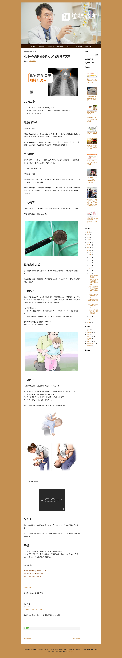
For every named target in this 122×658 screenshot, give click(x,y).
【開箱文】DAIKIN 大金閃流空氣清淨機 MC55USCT (92, 98)
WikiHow (27, 607)
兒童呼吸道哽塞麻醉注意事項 (34, 573)
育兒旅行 (70, 46)
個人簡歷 (88, 46)
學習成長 (89, 336)
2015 (88, 322)
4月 (90, 270)
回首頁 (33, 46)
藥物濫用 (89, 345)
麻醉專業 (60, 46)
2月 (90, 316)
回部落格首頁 (28, 587)
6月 (90, 265)
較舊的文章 (76, 638)
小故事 (89, 339)
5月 (90, 268)
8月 (90, 260)
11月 (90, 252)
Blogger (71, 651)
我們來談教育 (91, 343)
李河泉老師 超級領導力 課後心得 (93, 305)
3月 (90, 273)
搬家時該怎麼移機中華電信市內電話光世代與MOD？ (92, 147)
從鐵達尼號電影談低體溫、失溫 (35, 571)
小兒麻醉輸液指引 (92, 133)
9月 (90, 257)
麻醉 (88, 334)
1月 (90, 319)
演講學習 (51, 46)
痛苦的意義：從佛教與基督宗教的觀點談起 (92, 119)
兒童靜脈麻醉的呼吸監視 (32, 576)
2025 (88, 232)
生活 (88, 330)
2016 (88, 250)
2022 (88, 234)
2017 (88, 247)
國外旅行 (89, 341)
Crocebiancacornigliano (33, 609)
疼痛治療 (42, 46)
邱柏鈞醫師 (32, 61)
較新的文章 (27, 638)
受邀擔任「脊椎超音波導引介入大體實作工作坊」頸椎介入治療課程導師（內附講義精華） (92, 202)
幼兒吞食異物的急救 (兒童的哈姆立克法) (93, 311)
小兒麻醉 (89, 332)
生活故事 (79, 46)
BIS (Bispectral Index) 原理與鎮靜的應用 (92, 162)
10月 (90, 255)
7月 (90, 262)
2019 (88, 242)
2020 (88, 239)
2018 (88, 245)
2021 (88, 237)
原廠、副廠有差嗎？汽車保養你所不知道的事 (92, 80)
